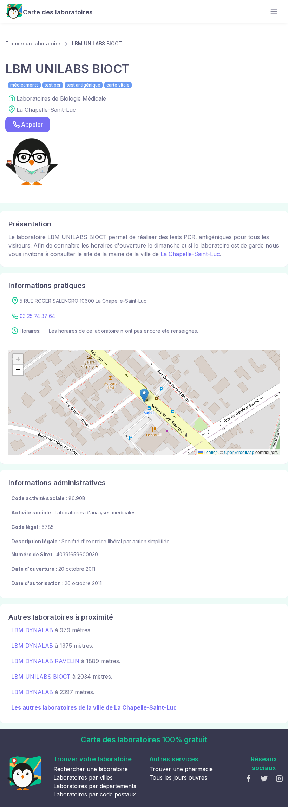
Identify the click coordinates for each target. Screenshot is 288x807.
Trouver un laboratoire (32, 43)
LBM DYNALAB (32, 630)
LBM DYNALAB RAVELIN (45, 661)
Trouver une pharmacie (181, 769)
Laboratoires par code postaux (94, 794)
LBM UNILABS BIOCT (97, 43)
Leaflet (210, 452)
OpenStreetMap (239, 452)
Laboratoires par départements (94, 785)
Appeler (32, 124)
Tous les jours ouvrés (178, 777)
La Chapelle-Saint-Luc (190, 253)
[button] (144, 395)
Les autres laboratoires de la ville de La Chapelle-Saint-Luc (94, 707)
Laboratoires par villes (83, 777)
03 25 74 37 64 (37, 316)
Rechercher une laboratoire (90, 769)
